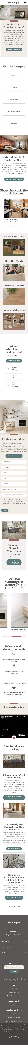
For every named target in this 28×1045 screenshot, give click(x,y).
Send (4, 510)
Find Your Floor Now (14, 360)
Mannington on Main (14, 1017)
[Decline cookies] (24, 1024)
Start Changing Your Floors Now (15, 562)
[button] (25, 2)
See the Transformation (14, 897)
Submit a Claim (14, 992)
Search (14, 971)
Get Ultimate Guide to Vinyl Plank (14, 797)
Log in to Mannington (14, 996)
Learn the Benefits (14, 848)
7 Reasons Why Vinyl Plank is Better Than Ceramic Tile (14, 827)
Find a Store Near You (14, 456)
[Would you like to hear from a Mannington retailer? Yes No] (14, 489)
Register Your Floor (14, 935)
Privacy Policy (14, 988)
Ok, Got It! (14, 1036)
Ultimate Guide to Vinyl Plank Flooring (14, 776)
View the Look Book (14, 49)
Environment (14, 1005)
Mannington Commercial (14, 1021)
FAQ (14, 984)
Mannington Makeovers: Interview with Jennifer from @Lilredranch (14, 878)
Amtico (4, 952)
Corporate (14, 1014)
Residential (5, 941)
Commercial (6, 947)
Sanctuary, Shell (10, 221)
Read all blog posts (14, 906)
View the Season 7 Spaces (14, 179)
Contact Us (14, 931)
